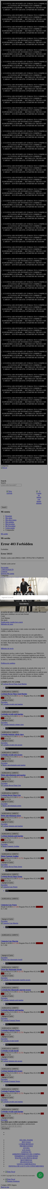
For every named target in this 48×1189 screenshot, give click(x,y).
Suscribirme (24, 604)
